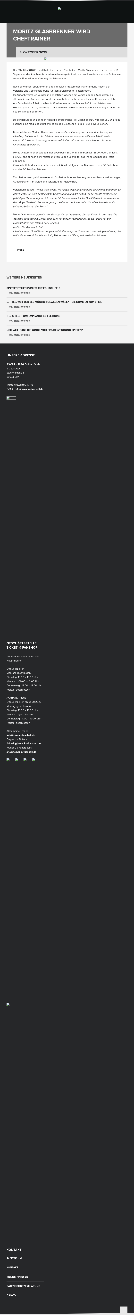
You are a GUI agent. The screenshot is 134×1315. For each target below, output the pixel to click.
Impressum (14, 1258)
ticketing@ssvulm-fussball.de (24, 743)
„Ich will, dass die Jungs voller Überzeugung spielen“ (45, 330)
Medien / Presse (17, 1276)
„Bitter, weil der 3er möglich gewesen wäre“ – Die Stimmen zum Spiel (54, 302)
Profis (20, 250)
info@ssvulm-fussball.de (29, 389)
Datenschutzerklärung (23, 1286)
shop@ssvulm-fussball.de (21, 752)
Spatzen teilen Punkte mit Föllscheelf (33, 288)
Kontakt (12, 1267)
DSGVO (11, 1295)
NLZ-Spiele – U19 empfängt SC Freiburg (33, 316)
